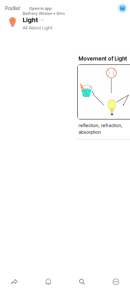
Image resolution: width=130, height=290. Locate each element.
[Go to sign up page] (122, 8)
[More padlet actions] (116, 281)
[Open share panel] (14, 281)
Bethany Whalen (37, 13)
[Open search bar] (82, 282)
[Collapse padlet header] (42, 20)
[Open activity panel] (48, 281)
